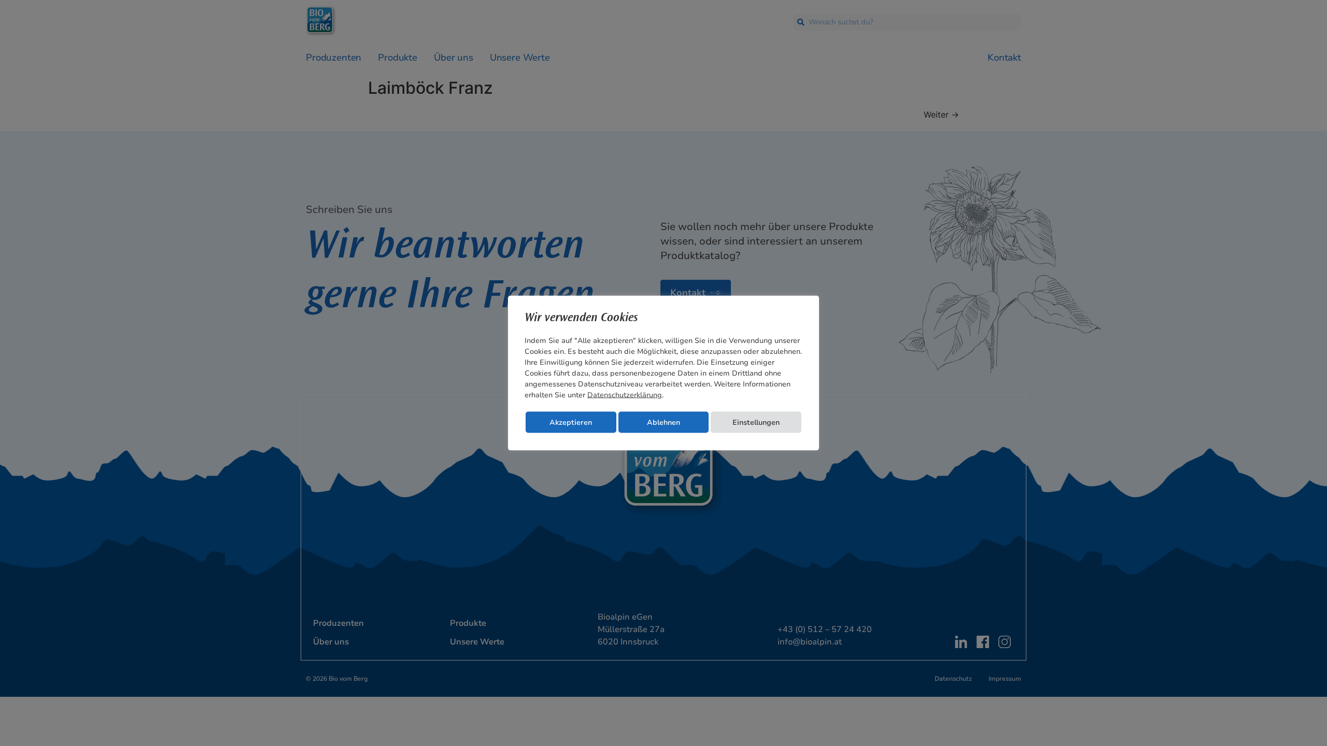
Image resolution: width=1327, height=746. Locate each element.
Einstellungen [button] (756, 422)
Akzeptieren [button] (570, 422)
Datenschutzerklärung (624, 395)
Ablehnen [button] (663, 422)
